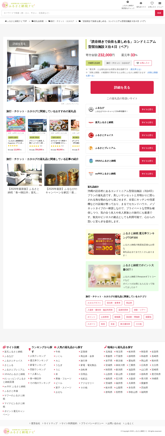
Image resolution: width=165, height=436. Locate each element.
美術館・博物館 (133, 317)
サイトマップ (51, 423)
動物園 (117, 317)
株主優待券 (125, 324)
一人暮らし (35, 374)
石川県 (119, 378)
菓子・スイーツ (63, 387)
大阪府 (132, 378)
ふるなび (8, 356)
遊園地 (148, 317)
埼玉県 (119, 352)
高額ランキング (38, 369)
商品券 (129, 303)
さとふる (8, 365)
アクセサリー (87, 383)
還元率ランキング (39, 360)
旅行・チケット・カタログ (62, 21)
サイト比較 (12, 347)
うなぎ (59, 365)
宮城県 (109, 365)
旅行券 (84, 360)
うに (58, 369)
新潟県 (119, 369)
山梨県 (119, 387)
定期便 (84, 352)
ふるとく (129, 423)
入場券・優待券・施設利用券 (100, 310)
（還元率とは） (135, 69)
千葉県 (119, 356)
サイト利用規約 (69, 423)
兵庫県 (132, 383)
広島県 (144, 365)
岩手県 (109, 360)
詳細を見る (19, 43)
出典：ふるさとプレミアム (70, 103)
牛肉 (58, 352)
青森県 (109, 356)
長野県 (119, 392)
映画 (103, 324)
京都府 (132, 374)
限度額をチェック (128, 7)
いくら (59, 356)
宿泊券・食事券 (113, 303)
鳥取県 (144, 352)
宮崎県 (155, 369)
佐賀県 (155, 352)
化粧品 (84, 378)
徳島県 (144, 374)
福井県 (119, 383)
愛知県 (132, 360)
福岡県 (144, 392)
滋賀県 (132, 369)
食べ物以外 (35, 378)
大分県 (155, 365)
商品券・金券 (87, 356)
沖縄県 (155, 378)
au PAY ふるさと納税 (14, 386)
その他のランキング (40, 383)
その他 (139, 324)
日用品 (84, 374)
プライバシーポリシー (92, 423)
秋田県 (109, 369)
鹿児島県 (156, 374)
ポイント (91, 317)
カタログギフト (94, 303)
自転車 (84, 369)
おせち (59, 392)
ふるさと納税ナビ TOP (17, 21)
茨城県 (109, 383)
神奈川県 (120, 365)
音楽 (113, 324)
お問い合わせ (114, 423)
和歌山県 (133, 392)
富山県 (119, 374)
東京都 (119, 360)
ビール (59, 383)
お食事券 (105, 317)
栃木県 (109, 387)
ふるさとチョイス (13, 360)
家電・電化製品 (88, 365)
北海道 (109, 352)
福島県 (109, 378)
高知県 (144, 387)
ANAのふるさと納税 (14, 374)
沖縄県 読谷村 (94, 63)
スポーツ (91, 324)
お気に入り (152, 7)
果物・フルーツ (63, 378)
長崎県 (155, 356)
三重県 (132, 365)
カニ (58, 360)
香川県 (144, 378)
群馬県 (109, 392)
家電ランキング (38, 365)
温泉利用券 (123, 310)
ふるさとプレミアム (14, 369)
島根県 (144, 356)
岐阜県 (132, 352)
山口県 (144, 369)
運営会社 (35, 423)
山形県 (109, 374)
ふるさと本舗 (11, 391)
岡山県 (144, 360)
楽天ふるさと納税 (13, 352)
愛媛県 (144, 383)
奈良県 (132, 387)
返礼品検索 (39, 21)
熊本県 (155, 360)
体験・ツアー (140, 310)
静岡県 (132, 356)
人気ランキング (38, 356)
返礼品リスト (141, 7)
